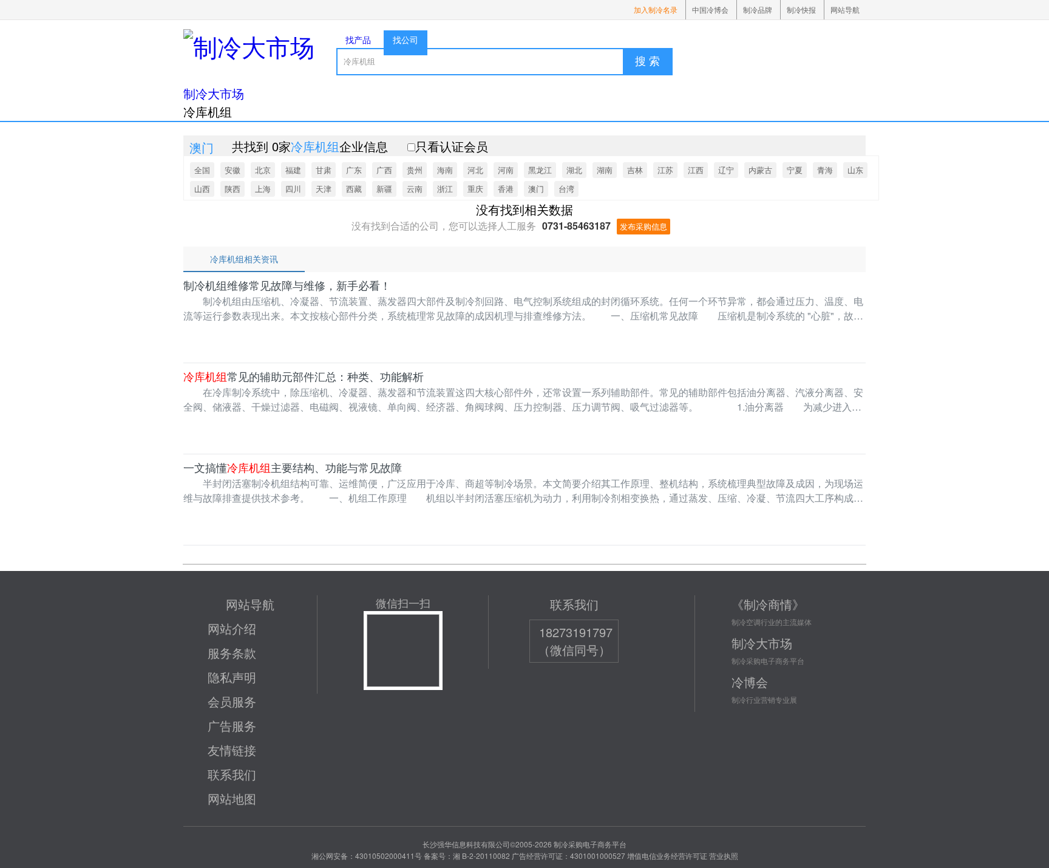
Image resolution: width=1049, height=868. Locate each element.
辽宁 (726, 170)
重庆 (475, 188)
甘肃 (323, 170)
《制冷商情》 (768, 604)
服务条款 (232, 652)
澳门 (536, 188)
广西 (384, 170)
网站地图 (232, 798)
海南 (445, 170)
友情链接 (232, 750)
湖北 (574, 170)
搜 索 (647, 61)
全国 (202, 170)
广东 (354, 170)
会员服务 (232, 701)
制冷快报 (801, 9)
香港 (506, 188)
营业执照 (723, 855)
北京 (263, 170)
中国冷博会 (710, 9)
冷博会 (750, 682)
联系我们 (232, 774)
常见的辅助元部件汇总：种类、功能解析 (303, 376)
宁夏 (795, 170)
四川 (293, 188)
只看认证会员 (451, 146)
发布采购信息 (643, 226)
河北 (475, 170)
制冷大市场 (213, 93)
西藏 (354, 188)
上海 (263, 188)
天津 (323, 188)
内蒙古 (760, 170)
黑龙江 (540, 170)
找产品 (358, 39)
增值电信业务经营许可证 (667, 855)
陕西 (232, 188)
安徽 (232, 170)
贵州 (415, 170)
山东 (855, 170)
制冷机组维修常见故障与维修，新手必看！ (287, 285)
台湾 (566, 188)
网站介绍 (232, 628)
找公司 (405, 39)
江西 (696, 170)
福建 (293, 170)
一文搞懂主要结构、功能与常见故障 (292, 468)
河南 (506, 170)
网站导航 (845, 9)
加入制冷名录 (655, 9)
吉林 (635, 170)
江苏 (665, 170)
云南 (415, 188)
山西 (202, 188)
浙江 (445, 188)
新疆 (384, 188)
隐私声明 (232, 677)
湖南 (605, 170)
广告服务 (232, 725)
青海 (825, 170)
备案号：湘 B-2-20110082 (467, 855)
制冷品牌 (757, 9)
